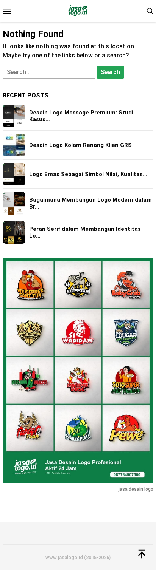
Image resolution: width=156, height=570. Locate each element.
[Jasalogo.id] (77, 10)
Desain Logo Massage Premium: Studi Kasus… (81, 116)
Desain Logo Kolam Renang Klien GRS (80, 145)
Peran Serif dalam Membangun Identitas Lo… (85, 232)
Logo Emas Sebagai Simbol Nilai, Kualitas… (88, 174)
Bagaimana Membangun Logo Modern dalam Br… (90, 203)
